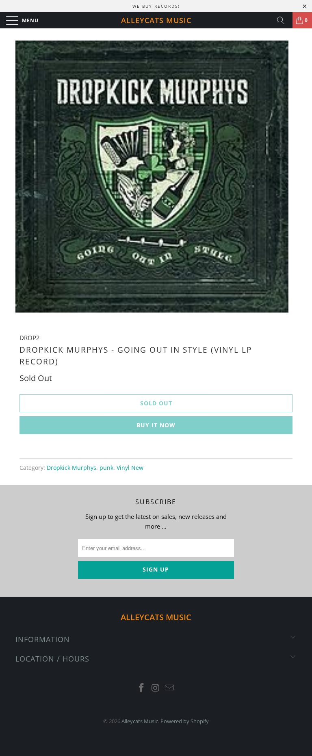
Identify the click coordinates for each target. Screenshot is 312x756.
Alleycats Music (156, 20)
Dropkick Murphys (71, 467)
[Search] (283, 20)
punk (106, 467)
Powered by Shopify (184, 721)
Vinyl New (130, 467)
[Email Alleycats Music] (170, 688)
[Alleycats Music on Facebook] (141, 688)
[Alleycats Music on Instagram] (156, 688)
